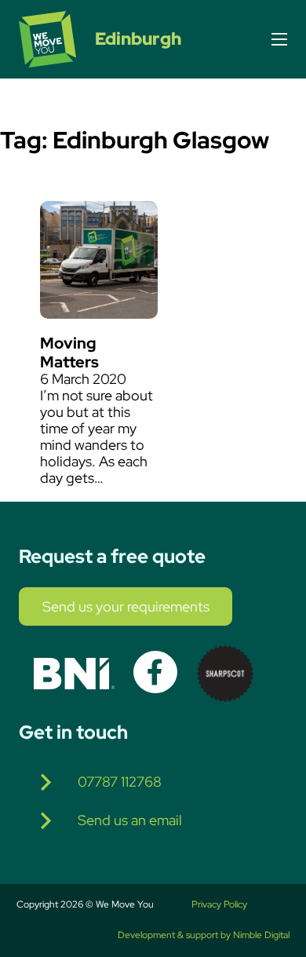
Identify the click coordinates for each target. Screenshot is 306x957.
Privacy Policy (219, 905)
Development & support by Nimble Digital (204, 935)
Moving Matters (69, 352)
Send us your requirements (125, 606)
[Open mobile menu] (279, 39)
